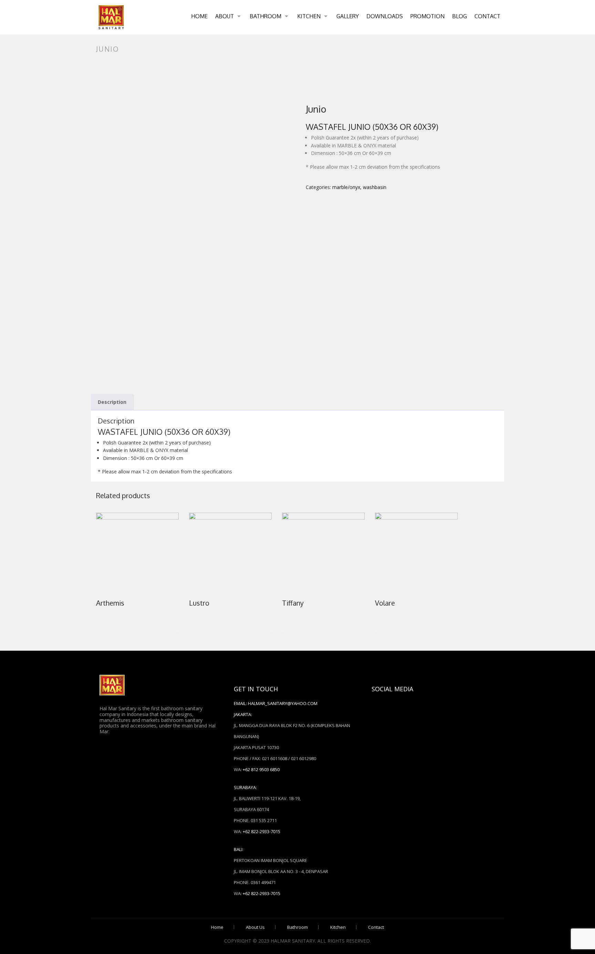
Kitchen (309, 16)
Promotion (427, 16)
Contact (487, 16)
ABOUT (224, 16)
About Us (255, 927)
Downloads (384, 16)
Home (199, 16)
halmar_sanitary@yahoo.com (282, 703)
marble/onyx (346, 187)
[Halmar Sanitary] (111, 17)
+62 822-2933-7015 (261, 831)
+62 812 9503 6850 (261, 769)
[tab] (112, 402)
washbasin (374, 187)
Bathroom (265, 16)
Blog (459, 16)
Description (112, 402)
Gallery (347, 16)
